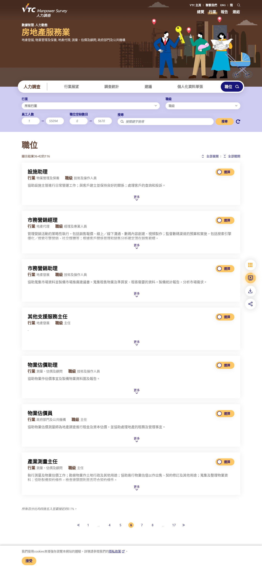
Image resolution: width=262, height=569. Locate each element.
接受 (29, 560)
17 (174, 525)
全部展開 (212, 156)
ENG (223, 5)
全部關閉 (233, 156)
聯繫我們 (211, 5)
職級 (169, 99)
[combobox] (91, 105)
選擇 (227, 172)
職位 (228, 86)
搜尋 (121, 115)
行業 (25, 99)
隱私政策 (115, 551)
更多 (137, 197)
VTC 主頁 (195, 5)
